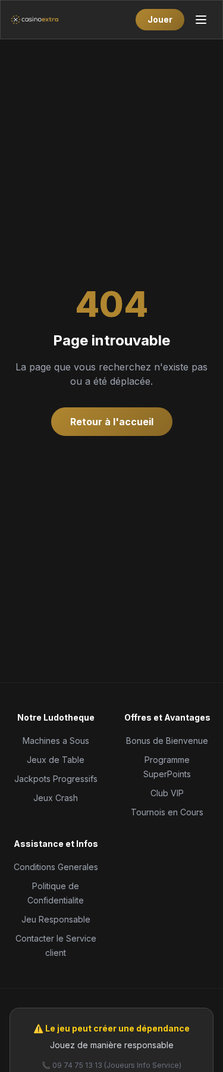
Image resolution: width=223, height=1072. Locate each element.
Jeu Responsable (55, 919)
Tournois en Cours (167, 812)
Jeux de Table (55, 760)
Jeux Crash (55, 798)
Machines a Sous (56, 741)
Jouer (159, 19)
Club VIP (167, 793)
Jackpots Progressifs (56, 779)
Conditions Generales (56, 867)
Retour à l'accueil (111, 422)
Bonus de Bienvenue (167, 741)
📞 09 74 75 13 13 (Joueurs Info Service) (111, 1065)
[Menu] (201, 20)
